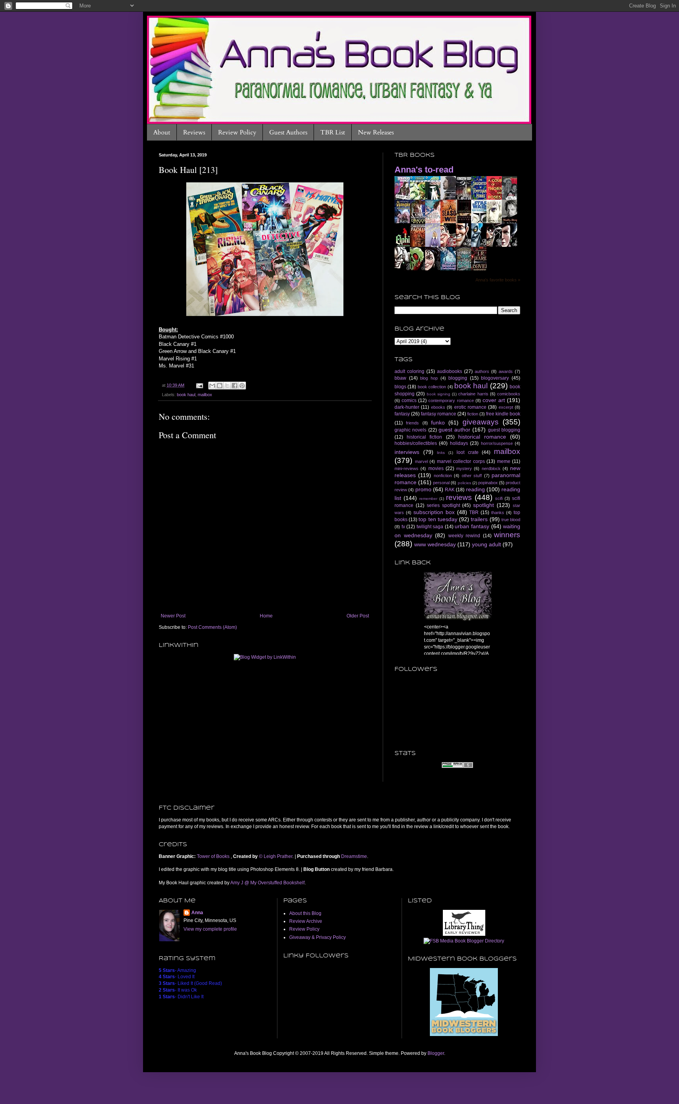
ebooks (438, 407)
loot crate (468, 452)
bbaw (400, 378)
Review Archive (305, 921)
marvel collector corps (461, 461)
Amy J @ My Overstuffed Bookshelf (267, 882)
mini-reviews (406, 468)
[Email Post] (199, 385)
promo (423, 489)
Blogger (436, 1053)
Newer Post (173, 616)
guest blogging (504, 430)
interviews (407, 452)
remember (428, 498)
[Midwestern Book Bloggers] (463, 1035)
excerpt (506, 407)
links (441, 452)
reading (475, 489)
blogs (400, 386)
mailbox (205, 394)
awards (506, 371)
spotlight (483, 505)
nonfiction (443, 475)
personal (441, 482)
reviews (459, 497)
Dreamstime (354, 856)
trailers (479, 519)
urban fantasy (472, 526)
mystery (464, 468)
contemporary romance (450, 400)
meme (503, 461)
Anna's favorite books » (497, 279)
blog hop (429, 378)
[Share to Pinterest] (242, 385)
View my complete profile (210, 929)
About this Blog (305, 913)
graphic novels (410, 430)
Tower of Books (214, 856)
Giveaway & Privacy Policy (317, 937)
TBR (474, 512)
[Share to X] (227, 385)
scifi (499, 498)
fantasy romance (438, 414)
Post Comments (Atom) (212, 627)
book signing (438, 394)
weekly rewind (464, 535)
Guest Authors (288, 132)
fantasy (402, 414)
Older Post (358, 616)
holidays (459, 443)
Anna (197, 912)
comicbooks (508, 393)
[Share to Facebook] (235, 385)
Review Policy (237, 132)
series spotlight (443, 505)
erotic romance (470, 407)
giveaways (480, 422)
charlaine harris (473, 393)
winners (507, 535)
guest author (454, 429)
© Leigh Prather (275, 856)
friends (412, 423)
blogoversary (495, 378)
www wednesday (435, 544)
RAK (450, 489)
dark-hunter (407, 407)
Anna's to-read (424, 170)
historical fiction (424, 437)
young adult (486, 544)
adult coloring (409, 371)
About (161, 132)
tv (403, 526)
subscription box (434, 512)
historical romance (482, 437)
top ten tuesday (437, 519)
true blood (510, 519)
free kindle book (503, 414)
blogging (457, 378)
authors (482, 371)
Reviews (194, 132)
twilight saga (430, 526)
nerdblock (491, 468)
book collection (432, 386)
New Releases (376, 132)
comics (409, 400)
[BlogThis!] (220, 385)
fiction (472, 413)
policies (464, 483)
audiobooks (449, 371)
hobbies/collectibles (416, 443)
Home (266, 616)
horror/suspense (497, 443)
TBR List (332, 132)
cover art (494, 400)
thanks (497, 512)
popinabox (488, 482)
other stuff (472, 475)
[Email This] (212, 385)
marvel (421, 461)
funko (438, 422)
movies (436, 468)
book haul (186, 394)
